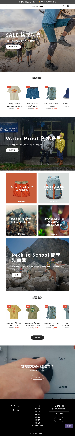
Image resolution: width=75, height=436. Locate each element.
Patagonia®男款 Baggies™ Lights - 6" (33, 105)
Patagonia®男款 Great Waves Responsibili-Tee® (32, 324)
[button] (8, 97)
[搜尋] (64, 6)
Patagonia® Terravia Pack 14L (51, 105)
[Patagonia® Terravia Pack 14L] (51, 92)
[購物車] (68, 6)
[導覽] (6, 6)
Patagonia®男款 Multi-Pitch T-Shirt (14, 324)
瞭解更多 (12, 150)
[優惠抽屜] (11, 6)
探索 (16, 275)
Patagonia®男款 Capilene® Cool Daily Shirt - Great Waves (14, 105)
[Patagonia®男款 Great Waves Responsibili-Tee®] (33, 312)
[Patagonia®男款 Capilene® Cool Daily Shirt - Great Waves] (14, 92)
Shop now (13, 46)
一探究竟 (37, 377)
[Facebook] (13, 410)
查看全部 (37, 337)
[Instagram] (18, 410)
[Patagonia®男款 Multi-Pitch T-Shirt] (14, 312)
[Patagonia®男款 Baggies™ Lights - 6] (33, 92)
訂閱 (59, 419)
